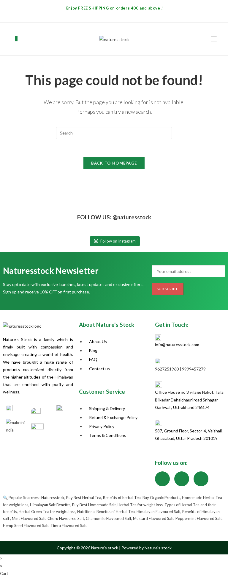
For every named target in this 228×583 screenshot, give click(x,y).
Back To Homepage (114, 163)
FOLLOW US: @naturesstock (114, 217)
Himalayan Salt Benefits (50, 504)
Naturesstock (52, 497)
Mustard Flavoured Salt (153, 518)
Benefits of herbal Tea (122, 497)
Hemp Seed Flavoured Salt (26, 525)
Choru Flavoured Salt (66, 518)
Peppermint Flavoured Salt (198, 518)
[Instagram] (181, 478)
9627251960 (167, 368)
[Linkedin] (201, 478)
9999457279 (194, 368)
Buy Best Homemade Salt (94, 504)
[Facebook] (162, 478)
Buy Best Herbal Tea (83, 497)
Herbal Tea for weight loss (140, 504)
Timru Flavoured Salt (68, 525)
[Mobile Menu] (214, 38)
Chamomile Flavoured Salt (108, 518)
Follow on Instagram (118, 241)
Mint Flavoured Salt (29, 518)
